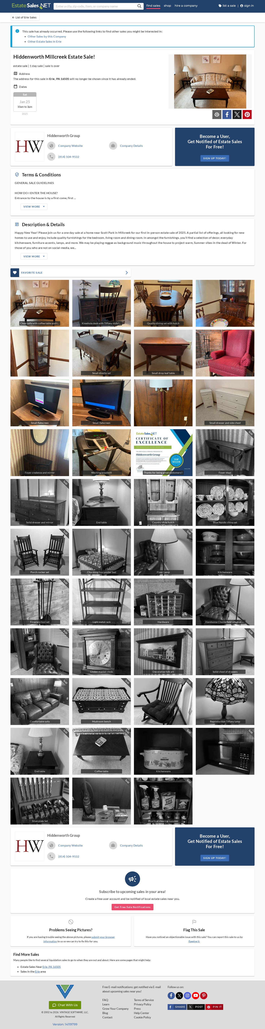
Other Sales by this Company (47, 36)
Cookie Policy (142, 1017)
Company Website (70, 145)
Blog (105, 1013)
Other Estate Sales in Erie (44, 41)
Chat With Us (68, 1005)
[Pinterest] (203, 995)
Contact (107, 1017)
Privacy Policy (142, 1004)
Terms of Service (144, 1000)
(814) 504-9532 (68, 156)
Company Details (131, 145)
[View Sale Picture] (225, 303)
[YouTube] (195, 995)
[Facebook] (171, 995)
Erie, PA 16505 (52, 966)
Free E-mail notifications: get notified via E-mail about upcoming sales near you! (131, 989)
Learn (105, 1004)
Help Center (141, 1013)
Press (137, 1008)
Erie (37, 971)
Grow (115, 1008)
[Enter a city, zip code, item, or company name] (139, 6)
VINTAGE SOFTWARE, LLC (74, 1012)
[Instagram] (187, 995)
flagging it (194, 941)
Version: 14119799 (65, 1024)
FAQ (105, 1000)
